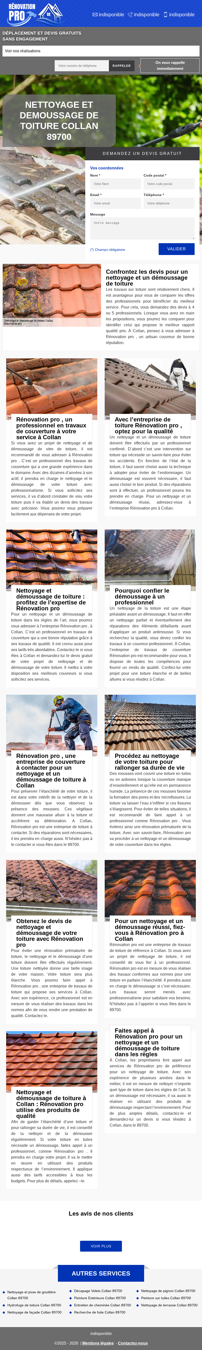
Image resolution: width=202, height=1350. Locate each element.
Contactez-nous (133, 1343)
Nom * (95, 175)
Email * (95, 195)
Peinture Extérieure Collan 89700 (100, 1298)
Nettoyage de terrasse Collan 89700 (169, 1305)
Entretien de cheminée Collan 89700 (102, 1305)
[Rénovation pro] (35, 14)
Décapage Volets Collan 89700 (98, 1291)
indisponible (111, 14)
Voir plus (101, 1246)
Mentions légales (98, 1343)
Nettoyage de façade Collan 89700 (34, 1312)
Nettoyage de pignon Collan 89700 (168, 1291)
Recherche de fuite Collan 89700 (99, 1312)
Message (97, 214)
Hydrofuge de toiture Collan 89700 (34, 1305)
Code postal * (155, 175)
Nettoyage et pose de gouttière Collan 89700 (31, 1295)
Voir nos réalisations (22, 51)
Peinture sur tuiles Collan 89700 (166, 1298)
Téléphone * (154, 195)
